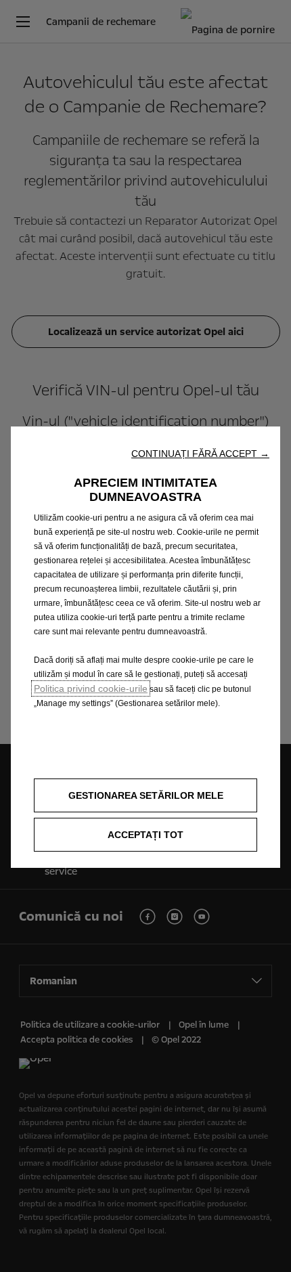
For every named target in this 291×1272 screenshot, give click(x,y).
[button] (200, 453)
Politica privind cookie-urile (91, 688)
